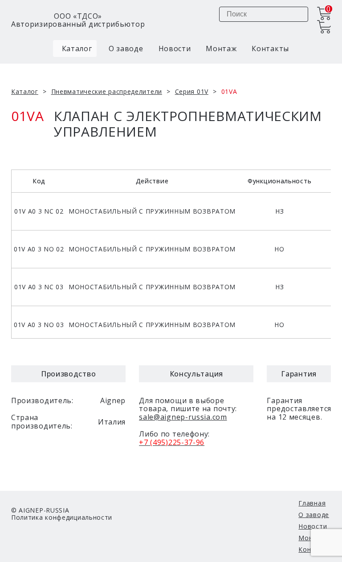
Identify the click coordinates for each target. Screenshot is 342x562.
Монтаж (221, 48)
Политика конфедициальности (61, 517)
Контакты (270, 48)
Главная (312, 503)
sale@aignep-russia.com (183, 417)
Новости (175, 48)
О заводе (126, 48)
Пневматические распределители (106, 91)
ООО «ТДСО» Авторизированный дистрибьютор (78, 20)
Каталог (76, 48)
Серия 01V (191, 91)
